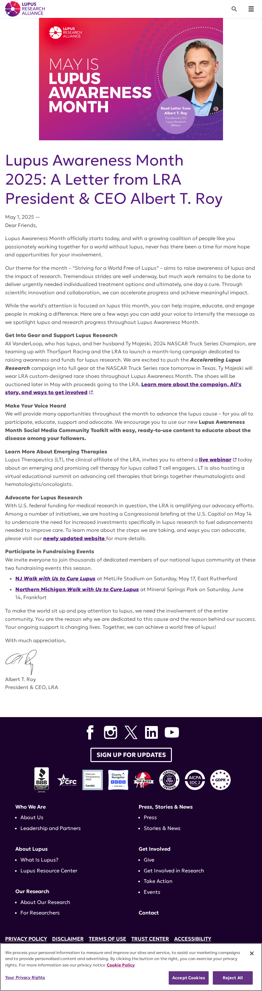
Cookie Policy (121, 965)
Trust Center (150, 939)
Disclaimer (68, 939)
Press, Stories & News (166, 807)
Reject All (233, 977)
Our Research (32, 891)
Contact (149, 912)
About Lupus (31, 849)
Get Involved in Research (174, 870)
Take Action (158, 881)
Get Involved (155, 849)
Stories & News (162, 828)
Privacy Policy (26, 939)
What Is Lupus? (39, 859)
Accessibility (192, 939)
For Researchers (40, 912)
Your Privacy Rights (25, 977)
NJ (55, 578)
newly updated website (74, 538)
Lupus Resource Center (48, 870)
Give (149, 859)
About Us (31, 817)
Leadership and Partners (50, 828)
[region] (131, 967)
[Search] (234, 9)
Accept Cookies (188, 977)
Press (150, 817)
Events (152, 892)
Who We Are (30, 807)
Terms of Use (107, 939)
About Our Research (45, 902)
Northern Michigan (77, 589)
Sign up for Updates (131, 755)
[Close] (252, 953)
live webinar (215, 459)
